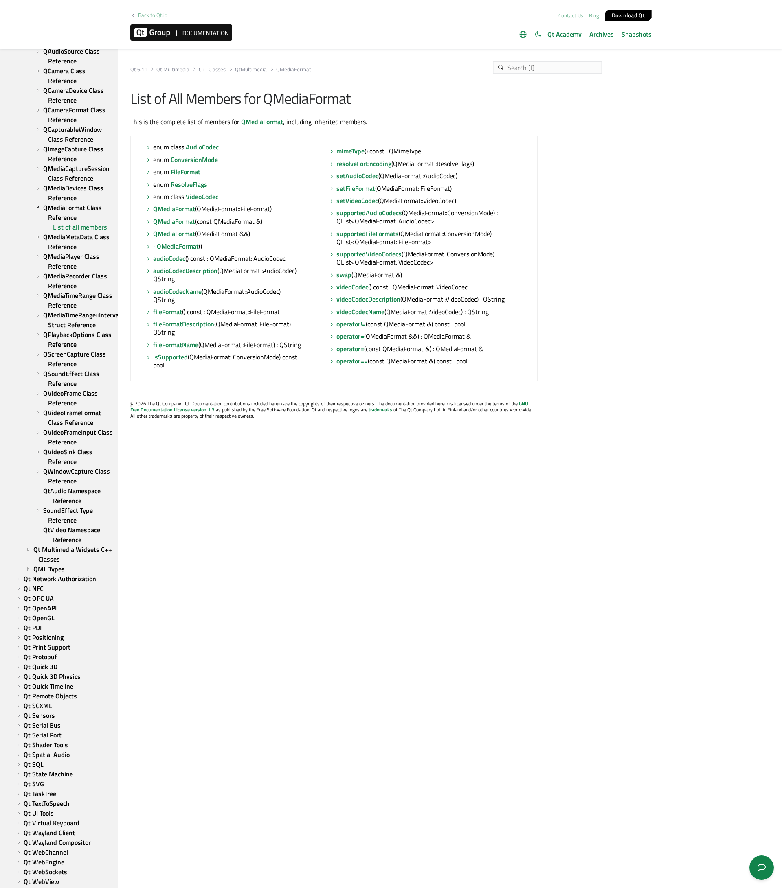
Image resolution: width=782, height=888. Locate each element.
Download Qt (628, 15)
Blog (594, 15)
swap (343, 275)
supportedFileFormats (367, 233)
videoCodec (352, 287)
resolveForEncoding (363, 163)
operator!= (351, 324)
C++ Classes (212, 69)
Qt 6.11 (138, 69)
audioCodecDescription (185, 271)
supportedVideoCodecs (369, 254)
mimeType (350, 151)
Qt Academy (564, 34)
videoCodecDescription (368, 299)
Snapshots (637, 34)
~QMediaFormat (176, 246)
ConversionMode (194, 159)
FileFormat (185, 172)
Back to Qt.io (152, 15)
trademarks (380, 409)
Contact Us (570, 15)
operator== (352, 361)
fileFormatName (175, 345)
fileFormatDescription (183, 324)
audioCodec (169, 258)
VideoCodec (202, 196)
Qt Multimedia (172, 69)
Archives (601, 34)
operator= (350, 336)
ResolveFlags (189, 184)
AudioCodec (202, 147)
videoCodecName (360, 312)
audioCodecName (177, 291)
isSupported (170, 357)
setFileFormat (355, 188)
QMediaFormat (262, 122)
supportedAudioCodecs (369, 213)
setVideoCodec (357, 201)
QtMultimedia (251, 69)
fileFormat (167, 312)
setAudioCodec (357, 176)
